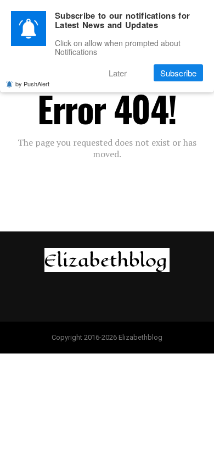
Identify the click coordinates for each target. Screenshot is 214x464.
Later (118, 73)
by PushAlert (32, 83)
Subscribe (178, 73)
